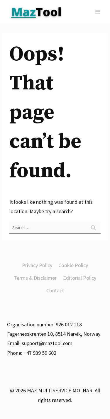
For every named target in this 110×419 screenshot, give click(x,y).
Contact (55, 290)
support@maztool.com (47, 343)
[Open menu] (97, 11)
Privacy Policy (37, 265)
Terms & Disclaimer (35, 277)
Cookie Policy (73, 265)
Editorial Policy (79, 277)
